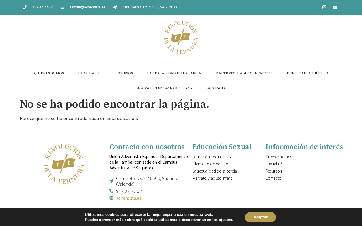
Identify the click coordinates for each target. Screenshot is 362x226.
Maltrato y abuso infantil (243, 73)
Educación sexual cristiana (163, 88)
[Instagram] (324, 7)
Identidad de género (306, 73)
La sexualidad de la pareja (174, 73)
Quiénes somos (49, 73)
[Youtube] (334, 7)
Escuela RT (89, 73)
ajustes (225, 219)
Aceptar (260, 217)
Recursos (123, 73)
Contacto (216, 88)
